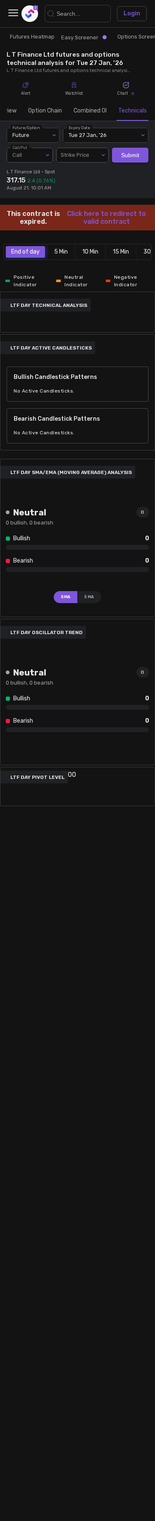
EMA (89, 596)
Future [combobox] (20, 135)
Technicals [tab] (132, 110)
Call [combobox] (17, 155)
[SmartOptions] (29, 13)
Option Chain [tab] (45, 110)
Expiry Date (79, 127)
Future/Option (26, 127)
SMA (66, 596)
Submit (130, 155)
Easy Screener (79, 37)
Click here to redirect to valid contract (106, 217)
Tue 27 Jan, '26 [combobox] (88, 135)
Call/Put (19, 147)
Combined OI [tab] (90, 110)
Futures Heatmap (32, 37)
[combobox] (82, 155)
